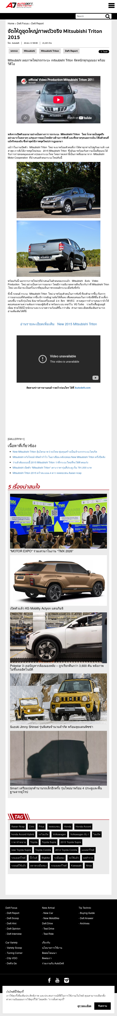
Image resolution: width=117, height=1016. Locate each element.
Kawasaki (76, 865)
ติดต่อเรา (47, 958)
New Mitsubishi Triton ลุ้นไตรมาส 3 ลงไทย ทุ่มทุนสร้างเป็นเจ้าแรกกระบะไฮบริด (55, 451)
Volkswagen (59, 834)
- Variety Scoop (13, 947)
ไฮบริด (96, 834)
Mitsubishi (29, 51)
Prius (41, 826)
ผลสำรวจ (88, 857)
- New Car (47, 913)
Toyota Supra (49, 842)
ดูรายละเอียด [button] (84, 1005)
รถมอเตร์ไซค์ (18, 857)
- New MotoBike (50, 918)
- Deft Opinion (12, 928)
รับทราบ (102, 1005)
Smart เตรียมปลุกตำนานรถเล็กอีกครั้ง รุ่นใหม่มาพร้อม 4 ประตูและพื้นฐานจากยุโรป (56, 790)
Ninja (89, 865)
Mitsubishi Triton (50, 51)
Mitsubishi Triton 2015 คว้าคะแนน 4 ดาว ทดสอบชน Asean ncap (47, 473)
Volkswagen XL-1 (79, 834)
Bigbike (46, 857)
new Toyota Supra (21, 850)
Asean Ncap (18, 826)
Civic (31, 826)
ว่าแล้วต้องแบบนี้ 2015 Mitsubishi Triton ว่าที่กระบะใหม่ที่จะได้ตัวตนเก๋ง (50, 462)
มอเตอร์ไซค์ (88, 850)
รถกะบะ (14, 51)
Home (11, 23)
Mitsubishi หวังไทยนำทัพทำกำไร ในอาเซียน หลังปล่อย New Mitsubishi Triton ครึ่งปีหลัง (59, 457)
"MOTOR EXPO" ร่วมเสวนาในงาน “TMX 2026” (41, 551)
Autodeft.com (82, 387)
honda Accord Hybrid (22, 834)
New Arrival (48, 907)
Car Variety (11, 942)
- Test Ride (48, 933)
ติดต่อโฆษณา (49, 953)
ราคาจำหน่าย (18, 842)
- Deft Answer (86, 918)
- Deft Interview (13, 933)
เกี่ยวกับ (46, 942)
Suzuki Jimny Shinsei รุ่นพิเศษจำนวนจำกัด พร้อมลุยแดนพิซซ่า (51, 727)
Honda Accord (83, 826)
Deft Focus (23, 23)
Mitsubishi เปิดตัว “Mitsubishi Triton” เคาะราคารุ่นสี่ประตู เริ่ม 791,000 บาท (52, 467)
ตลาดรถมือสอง (38, 865)
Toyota (33, 842)
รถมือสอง (59, 857)
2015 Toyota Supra (70, 842)
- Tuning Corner (13, 953)
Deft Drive (47, 923)
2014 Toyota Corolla (66, 850)
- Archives (84, 923)
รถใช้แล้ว (74, 857)
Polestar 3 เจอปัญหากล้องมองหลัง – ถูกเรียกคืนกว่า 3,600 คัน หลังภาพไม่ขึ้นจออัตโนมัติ (57, 667)
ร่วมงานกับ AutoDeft (53, 963)
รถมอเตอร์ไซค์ (59, 865)
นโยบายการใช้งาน (52, 947)
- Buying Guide (87, 913)
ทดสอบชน (54, 826)
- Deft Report (12, 913)
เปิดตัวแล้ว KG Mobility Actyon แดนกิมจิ (36, 608)
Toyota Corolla (43, 850)
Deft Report (37, 23)
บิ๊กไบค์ (33, 857)
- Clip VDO (11, 958)
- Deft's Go (11, 963)
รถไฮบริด (43, 834)
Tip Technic (85, 907)
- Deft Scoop (12, 918)
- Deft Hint (10, 923)
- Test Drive (48, 928)
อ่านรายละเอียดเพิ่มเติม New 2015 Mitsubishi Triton (58, 323)
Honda (67, 826)
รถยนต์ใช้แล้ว (18, 865)
